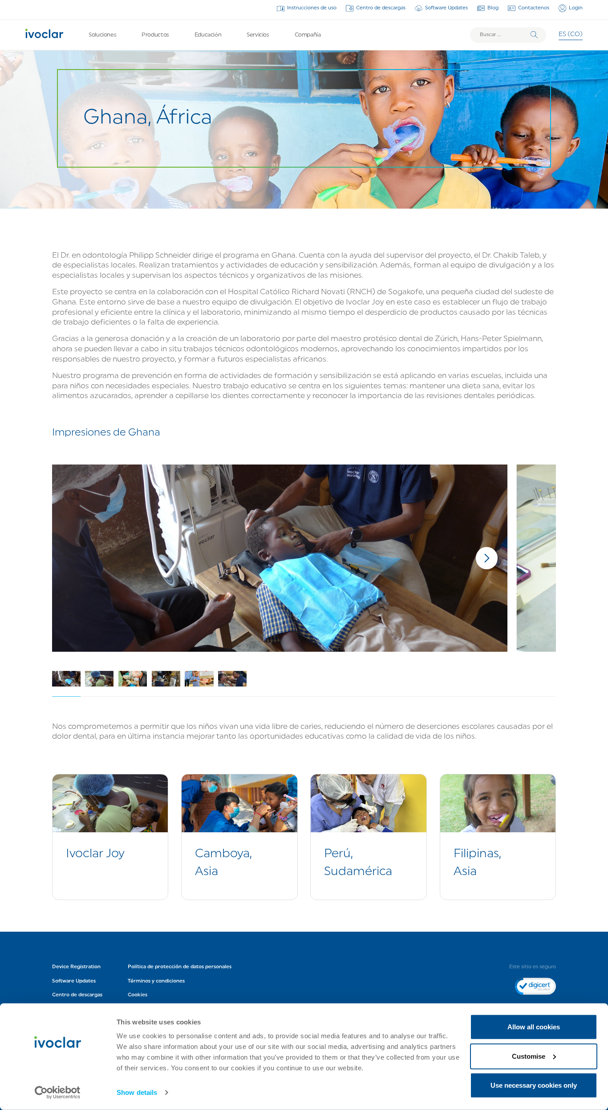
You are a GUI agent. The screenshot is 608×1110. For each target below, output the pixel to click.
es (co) (571, 34)
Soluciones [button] (102, 35)
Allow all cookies (533, 1027)
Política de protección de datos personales (179, 967)
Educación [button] (208, 35)
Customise (528, 1056)
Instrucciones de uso (311, 8)
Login (576, 8)
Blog (493, 8)
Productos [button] (155, 35)
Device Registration (76, 967)
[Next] (487, 558)
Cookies (137, 995)
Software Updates (446, 8)
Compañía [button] (308, 35)
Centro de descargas (380, 8)
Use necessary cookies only (533, 1085)
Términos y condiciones (156, 981)
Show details (137, 1092)
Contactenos (533, 8)
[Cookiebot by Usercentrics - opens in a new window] (58, 1092)
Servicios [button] (258, 35)
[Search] (534, 34)
